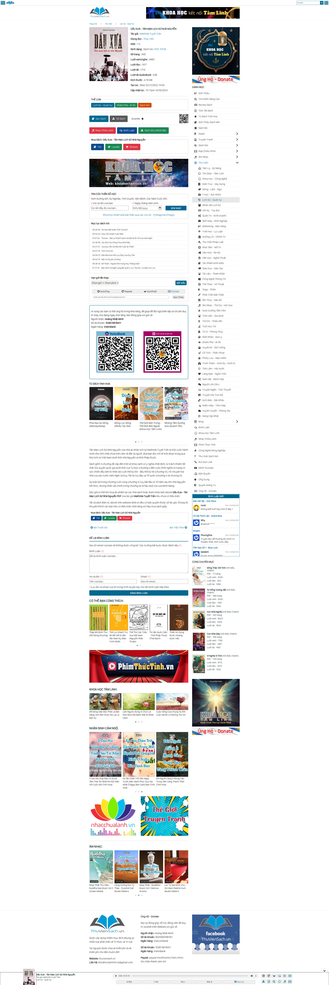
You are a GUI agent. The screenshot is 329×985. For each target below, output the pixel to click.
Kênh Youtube (206, 468)
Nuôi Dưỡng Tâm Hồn (214, 310)
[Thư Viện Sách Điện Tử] (216, 953)
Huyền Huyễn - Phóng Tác (216, 410)
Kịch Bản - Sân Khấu (213, 400)
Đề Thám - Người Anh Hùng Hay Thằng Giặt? (116, 263)
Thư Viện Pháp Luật (212, 242)
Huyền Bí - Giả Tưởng (213, 347)
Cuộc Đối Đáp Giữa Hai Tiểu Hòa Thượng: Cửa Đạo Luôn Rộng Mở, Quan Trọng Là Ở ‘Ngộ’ (172, 714)
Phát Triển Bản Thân (213, 294)
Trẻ (138, 44)
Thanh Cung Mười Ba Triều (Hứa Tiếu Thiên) (158, 635)
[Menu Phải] (326, 4)
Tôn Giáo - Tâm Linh (213, 173)
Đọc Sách (101, 118)
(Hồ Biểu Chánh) (221, 569)
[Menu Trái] (3, 4)
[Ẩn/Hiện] (324, 970)
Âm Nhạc (203, 157)
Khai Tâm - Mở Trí (211, 247)
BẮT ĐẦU (181, 283)
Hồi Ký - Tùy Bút (211, 210)
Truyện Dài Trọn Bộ (212, 395)
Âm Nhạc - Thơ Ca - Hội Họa (217, 305)
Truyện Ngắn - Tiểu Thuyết (216, 389)
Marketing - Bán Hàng (214, 226)
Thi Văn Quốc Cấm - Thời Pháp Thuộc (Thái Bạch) (118, 635)
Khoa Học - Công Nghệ (214, 178)
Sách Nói (145, 105)
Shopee (134, 146)
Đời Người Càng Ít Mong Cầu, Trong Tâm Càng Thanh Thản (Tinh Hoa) (103, 781)
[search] (321, 3)
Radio (202, 133)
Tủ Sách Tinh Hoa (208, 116)
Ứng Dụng (204, 479)
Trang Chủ (93, 24)
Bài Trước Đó (100, 527)
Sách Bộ (203, 128)
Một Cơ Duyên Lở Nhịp (106, 259)
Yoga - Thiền (209, 289)
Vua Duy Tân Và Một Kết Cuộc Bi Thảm (113, 246)
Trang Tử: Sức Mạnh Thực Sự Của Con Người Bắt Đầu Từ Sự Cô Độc (137, 714)
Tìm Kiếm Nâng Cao (209, 99)
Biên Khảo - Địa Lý (212, 337)
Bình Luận (129, 130)
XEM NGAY (176, 208)
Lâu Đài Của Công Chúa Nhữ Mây (111, 242)
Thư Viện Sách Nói (208, 456)
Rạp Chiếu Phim (207, 151)
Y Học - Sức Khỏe (211, 194)
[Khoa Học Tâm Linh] (216, 73)
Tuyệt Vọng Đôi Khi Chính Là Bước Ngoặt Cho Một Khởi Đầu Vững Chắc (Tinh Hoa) (138, 781)
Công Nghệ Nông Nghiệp (212, 450)
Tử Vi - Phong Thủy (212, 331)
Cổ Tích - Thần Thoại (213, 352)
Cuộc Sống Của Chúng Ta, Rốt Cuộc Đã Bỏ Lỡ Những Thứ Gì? (104, 713)
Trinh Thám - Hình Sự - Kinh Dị (218, 363)
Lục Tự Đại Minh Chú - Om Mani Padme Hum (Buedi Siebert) (125, 886)
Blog (201, 421)
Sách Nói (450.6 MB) (155, 130)
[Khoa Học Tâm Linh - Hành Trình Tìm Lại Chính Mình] (216, 725)
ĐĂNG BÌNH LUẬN (139, 593)
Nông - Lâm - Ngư (212, 189)
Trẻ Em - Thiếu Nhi (212, 321)
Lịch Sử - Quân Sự (127, 24)
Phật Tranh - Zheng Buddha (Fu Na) (173, 884)
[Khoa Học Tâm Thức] (193, 17)
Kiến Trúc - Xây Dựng (213, 184)
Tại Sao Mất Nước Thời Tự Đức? (110, 230)
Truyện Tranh (206, 139)
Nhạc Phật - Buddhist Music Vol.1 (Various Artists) (99, 886)
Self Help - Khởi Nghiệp (214, 221)
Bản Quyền (204, 473)
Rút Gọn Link (205, 462)
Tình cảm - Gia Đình (213, 316)
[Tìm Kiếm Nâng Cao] (274, 981)
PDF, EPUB (160, 49)
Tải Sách (120, 118)
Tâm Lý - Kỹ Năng (211, 168)
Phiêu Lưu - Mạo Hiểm (214, 358)
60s (130, 981)
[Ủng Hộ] (216, 82)
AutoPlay (105, 291)
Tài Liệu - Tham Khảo (213, 273)
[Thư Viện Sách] (10, 4)
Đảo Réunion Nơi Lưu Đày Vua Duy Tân (113, 255)
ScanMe (135, 118)
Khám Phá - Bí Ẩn (126, 105)
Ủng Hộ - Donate (208, 491)
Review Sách (205, 105)
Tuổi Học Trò (209, 326)
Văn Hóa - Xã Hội (211, 252)
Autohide (152, 291)
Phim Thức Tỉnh (207, 444)
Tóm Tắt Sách (206, 110)
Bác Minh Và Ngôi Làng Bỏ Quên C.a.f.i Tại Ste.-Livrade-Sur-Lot (123, 268)
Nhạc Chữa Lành (104, 130)
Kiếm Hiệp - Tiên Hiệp (214, 405)
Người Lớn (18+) (210, 384)
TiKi (99, 146)
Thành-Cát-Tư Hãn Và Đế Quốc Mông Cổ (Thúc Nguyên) (179, 635)
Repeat (128, 291)
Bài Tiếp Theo (177, 527)
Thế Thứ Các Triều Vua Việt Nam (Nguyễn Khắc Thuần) (98, 637)
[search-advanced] (274, 981)
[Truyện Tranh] (164, 836)
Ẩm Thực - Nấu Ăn (212, 300)
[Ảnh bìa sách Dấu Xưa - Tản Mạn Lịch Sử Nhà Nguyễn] (108, 80)
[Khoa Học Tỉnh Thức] (138, 187)
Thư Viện (108, 24)
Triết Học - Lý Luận (212, 231)
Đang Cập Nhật (210, 416)
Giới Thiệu (204, 93)
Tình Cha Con (102, 251)
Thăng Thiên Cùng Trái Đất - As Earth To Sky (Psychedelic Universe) (150, 886)
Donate (175, 291)
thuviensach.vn (107, 958)
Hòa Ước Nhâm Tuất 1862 (108, 234)
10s (156, 981)
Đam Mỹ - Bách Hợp (213, 379)
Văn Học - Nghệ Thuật (214, 258)
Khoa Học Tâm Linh (209, 433)
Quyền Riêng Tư (207, 485)
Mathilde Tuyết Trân (150, 33)
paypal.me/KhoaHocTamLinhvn (166, 957)
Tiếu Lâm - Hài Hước (213, 368)
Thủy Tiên (148, 38)
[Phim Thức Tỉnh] (138, 683)
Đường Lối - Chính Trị (214, 236)
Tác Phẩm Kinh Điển (213, 263)
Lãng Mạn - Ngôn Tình (214, 374)
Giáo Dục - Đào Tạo (212, 268)
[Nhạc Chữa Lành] (115, 836)
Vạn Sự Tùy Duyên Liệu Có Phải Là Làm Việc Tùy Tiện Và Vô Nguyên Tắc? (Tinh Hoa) (171, 781)
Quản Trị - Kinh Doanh (214, 215)
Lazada (115, 146)
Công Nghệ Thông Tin (214, 279)
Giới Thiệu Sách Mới (209, 122)
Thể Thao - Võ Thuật (213, 284)
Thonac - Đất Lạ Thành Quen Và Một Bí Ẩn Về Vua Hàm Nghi (122, 238)
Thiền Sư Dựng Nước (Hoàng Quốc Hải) (136, 635)
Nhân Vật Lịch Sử (211, 205)
